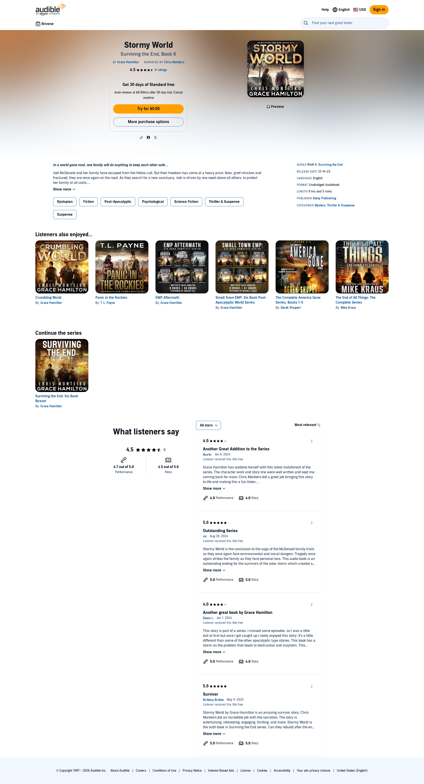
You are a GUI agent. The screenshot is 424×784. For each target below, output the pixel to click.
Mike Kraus (348, 308)
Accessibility (282, 771)
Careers (141, 771)
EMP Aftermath (167, 297)
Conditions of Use (164, 771)
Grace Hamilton (51, 303)
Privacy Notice (192, 771)
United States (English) (352, 771)
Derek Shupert (291, 308)
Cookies (262, 771)
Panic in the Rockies (111, 297)
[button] (141, 137)
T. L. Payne (107, 303)
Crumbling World (48, 297)
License (245, 771)
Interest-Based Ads (221, 771)
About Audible (119, 771)
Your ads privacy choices (313, 771)
